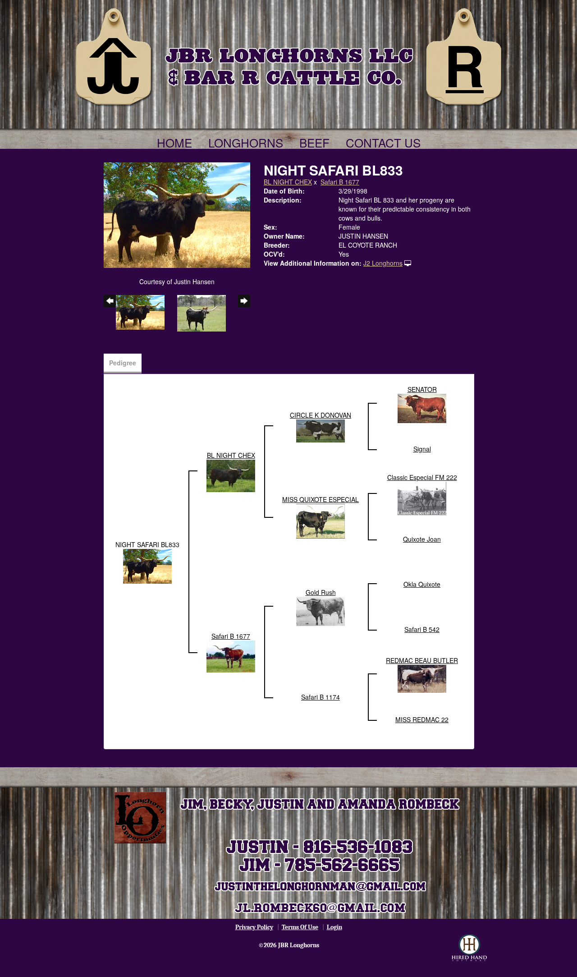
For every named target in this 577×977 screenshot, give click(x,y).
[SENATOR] (422, 407)
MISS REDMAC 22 (422, 719)
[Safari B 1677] (230, 655)
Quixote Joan (422, 539)
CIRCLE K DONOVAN (320, 414)
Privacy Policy (254, 927)
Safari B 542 (422, 629)
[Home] (288, 55)
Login (334, 927)
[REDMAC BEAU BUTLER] (422, 677)
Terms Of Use (300, 927)
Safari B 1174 (320, 696)
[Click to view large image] (177, 214)
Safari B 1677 (340, 181)
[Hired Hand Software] (469, 947)
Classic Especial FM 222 (422, 477)
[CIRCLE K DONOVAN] (320, 429)
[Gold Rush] (320, 610)
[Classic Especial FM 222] (422, 497)
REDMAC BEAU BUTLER (422, 660)
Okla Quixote (421, 584)
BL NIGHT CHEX (288, 181)
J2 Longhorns (383, 262)
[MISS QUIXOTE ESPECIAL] (320, 520)
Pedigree (122, 362)
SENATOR (422, 389)
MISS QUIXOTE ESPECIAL (320, 499)
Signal (422, 448)
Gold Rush (321, 592)
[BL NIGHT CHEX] (230, 474)
